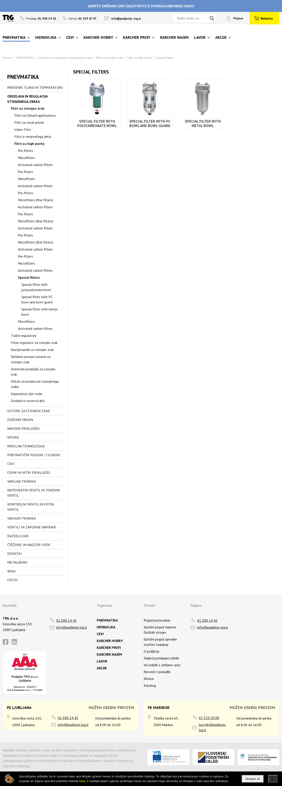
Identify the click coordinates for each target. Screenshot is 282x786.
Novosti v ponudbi (157, 672)
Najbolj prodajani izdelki (161, 658)
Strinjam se (252, 779)
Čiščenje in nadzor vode (28, 544)
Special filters (165, 58)
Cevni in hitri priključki (28, 472)
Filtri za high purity (139, 58)
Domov (7, 58)
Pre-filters (25, 150)
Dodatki (14, 553)
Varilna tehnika (21, 481)
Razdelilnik (18, 536)
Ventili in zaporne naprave (31, 527)
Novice (149, 678)
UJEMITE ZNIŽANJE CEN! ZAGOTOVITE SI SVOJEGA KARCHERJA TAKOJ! (141, 6)
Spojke (13, 437)
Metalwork (17, 562)
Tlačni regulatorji (23, 335)
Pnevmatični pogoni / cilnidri (33, 455)
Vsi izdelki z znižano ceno (162, 665)
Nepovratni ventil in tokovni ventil (33, 493)
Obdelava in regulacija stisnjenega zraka (65, 58)
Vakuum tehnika (21, 518)
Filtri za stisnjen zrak (109, 58)
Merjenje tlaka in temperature (35, 87)
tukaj (82, 781)
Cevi (10, 463)
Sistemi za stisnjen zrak (28, 411)
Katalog (150, 685)
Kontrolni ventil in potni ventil (30, 507)
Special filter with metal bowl (39, 312)
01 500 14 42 (66, 620)
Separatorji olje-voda (26, 393)
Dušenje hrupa (20, 419)
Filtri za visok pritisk (29, 122)
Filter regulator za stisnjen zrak (34, 342)
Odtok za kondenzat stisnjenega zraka (35, 384)
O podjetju (151, 651)
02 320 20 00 (209, 718)
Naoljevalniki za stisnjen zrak (32, 349)
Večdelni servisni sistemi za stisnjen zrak (30, 359)
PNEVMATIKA (25, 58)
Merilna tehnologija (26, 446)
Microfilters (26, 157)
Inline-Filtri (22, 129)
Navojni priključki (23, 428)
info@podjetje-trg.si (126, 18)
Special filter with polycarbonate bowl (36, 287)
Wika (11, 571)
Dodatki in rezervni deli (28, 401)
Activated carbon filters (35, 164)
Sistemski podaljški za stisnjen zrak (33, 371)
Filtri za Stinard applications (35, 115)
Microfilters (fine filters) (35, 200)
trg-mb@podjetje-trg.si (212, 727)
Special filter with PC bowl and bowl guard (36, 299)
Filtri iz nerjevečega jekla (32, 136)
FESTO (12, 580)
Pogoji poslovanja (157, 620)
